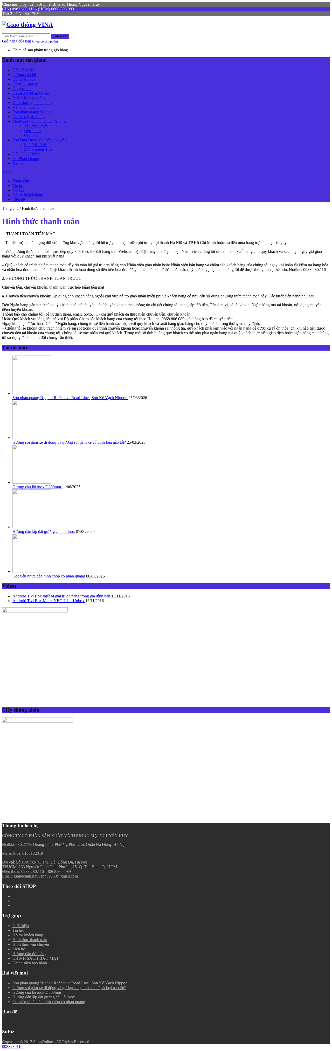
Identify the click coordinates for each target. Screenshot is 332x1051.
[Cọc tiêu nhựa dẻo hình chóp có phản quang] (31, 571)
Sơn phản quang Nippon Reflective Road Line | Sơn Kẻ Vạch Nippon (70, 397)
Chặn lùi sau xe (25, 84)
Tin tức (18, 185)
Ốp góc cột (21, 88)
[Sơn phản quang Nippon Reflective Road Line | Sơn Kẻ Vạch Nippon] (31, 393)
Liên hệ (18, 199)
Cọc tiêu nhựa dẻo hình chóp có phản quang (49, 576)
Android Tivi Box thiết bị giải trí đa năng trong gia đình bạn (61, 596)
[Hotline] (323, 958)
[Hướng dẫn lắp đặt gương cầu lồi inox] (31, 527)
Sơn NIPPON (35, 144)
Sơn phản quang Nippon (32, 112)
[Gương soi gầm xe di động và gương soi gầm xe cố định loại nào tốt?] (31, 437)
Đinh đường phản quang (32, 102)
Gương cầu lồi (24, 74)
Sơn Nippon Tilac (38, 149)
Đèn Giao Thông (26, 154)
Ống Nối (31, 135)
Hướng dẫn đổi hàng (29, 953)
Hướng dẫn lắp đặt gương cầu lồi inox (44, 531)
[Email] (323, 997)
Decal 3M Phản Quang (31, 93)
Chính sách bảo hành (29, 963)
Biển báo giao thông (29, 98)
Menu (7, 172)
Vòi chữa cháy (36, 126)
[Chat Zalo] (323, 971)
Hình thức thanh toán (29, 939)
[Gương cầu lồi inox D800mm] (31, 482)
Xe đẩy (18, 163)
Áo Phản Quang (25, 158)
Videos (18, 190)
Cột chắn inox (24, 79)
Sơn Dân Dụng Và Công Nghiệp (40, 140)
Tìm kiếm (60, 36)
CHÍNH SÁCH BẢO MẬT (35, 958)
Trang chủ (20, 181)
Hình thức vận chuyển (30, 944)
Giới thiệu (20, 925)
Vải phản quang (25, 107)
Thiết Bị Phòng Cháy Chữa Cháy (40, 121)
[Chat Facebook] (323, 984)
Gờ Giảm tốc (23, 70)
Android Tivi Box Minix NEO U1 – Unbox (48, 600)
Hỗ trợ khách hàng (27, 195)
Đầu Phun (32, 130)
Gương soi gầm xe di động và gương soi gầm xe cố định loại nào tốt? (69, 442)
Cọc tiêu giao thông (28, 116)
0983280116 (12, 1046)
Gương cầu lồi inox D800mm (37, 487)
